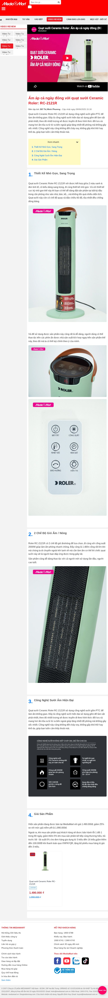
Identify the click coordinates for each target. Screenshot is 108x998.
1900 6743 (70, 940)
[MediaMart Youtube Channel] (66, 960)
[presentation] (105, 19)
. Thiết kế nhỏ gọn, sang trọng (47, 147)
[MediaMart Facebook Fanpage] (57, 960)
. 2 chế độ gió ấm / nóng (44, 151)
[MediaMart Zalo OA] (76, 960)
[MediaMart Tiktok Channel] (85, 960)
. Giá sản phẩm (40, 159)
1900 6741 (59, 940)
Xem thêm (6, 980)
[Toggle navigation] (3, 8)
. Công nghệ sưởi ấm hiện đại (47, 155)
